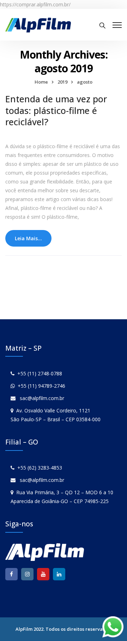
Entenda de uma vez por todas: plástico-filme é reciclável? (56, 110)
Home (41, 82)
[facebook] (11, 574)
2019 (62, 82)
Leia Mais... (28, 238)
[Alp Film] (38, 24)
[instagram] (27, 574)
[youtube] (43, 574)
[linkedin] (59, 574)
